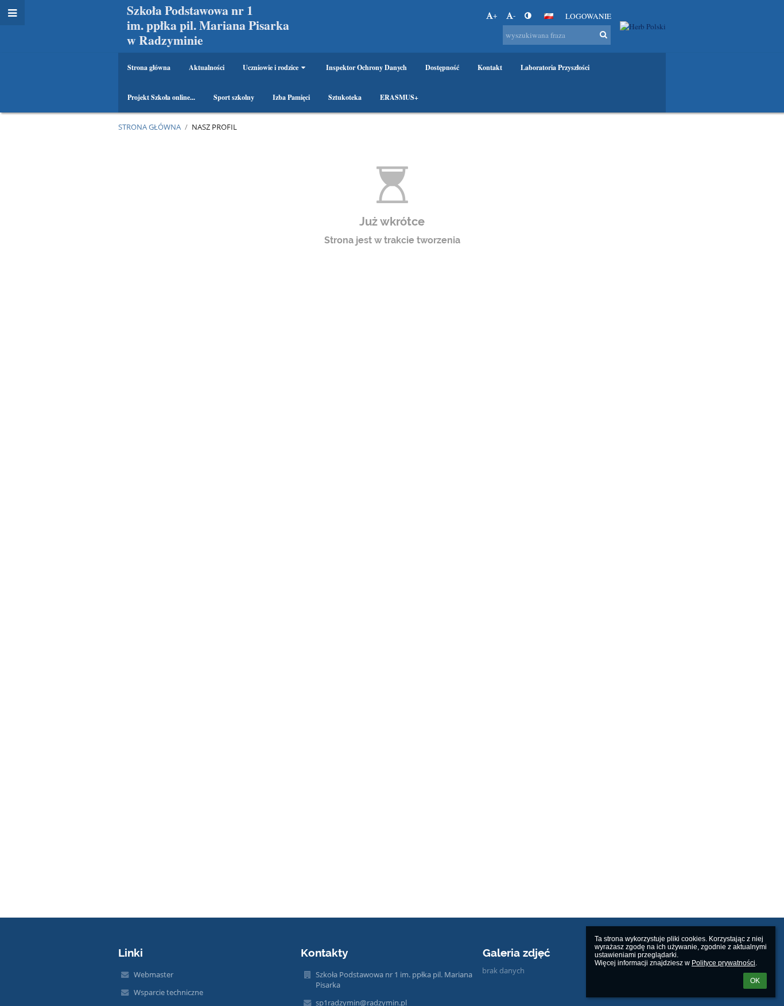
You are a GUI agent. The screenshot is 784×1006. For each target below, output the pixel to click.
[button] (528, 15)
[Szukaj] (603, 34)
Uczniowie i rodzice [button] (270, 67)
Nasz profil (214, 127)
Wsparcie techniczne (168, 992)
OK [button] (755, 981)
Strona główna (149, 127)
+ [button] (495, 15)
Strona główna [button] (148, 67)
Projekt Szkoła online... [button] (161, 97)
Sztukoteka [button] (345, 97)
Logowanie (588, 16)
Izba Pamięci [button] (291, 97)
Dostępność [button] (442, 67)
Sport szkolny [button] (234, 97)
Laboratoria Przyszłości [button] (555, 67)
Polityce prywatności (723, 963)
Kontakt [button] (490, 67)
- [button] (514, 15)
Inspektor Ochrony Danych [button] (366, 67)
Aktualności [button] (206, 67)
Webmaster (153, 974)
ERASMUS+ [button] (399, 97)
